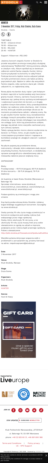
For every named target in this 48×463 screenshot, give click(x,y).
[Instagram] (20, 410)
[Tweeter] (34, 410)
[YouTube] (27, 410)
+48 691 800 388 (35, 437)
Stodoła (4, 30)
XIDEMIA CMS (40, 452)
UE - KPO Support (24, 446)
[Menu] (45, 2)
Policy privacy (34, 443)
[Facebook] (13, 410)
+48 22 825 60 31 (19, 437)
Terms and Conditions (11, 443)
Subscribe (30, 420)
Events (12, 30)
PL (41, 2)
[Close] (46, 455)
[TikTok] (41, 410)
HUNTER (5, 288)
